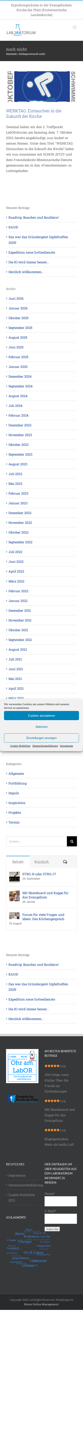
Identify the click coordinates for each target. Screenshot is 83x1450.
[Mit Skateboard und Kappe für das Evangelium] (14, 893)
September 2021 (20, 639)
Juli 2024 (15, 405)
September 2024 (20, 386)
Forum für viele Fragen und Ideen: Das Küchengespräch (43, 916)
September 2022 (20, 542)
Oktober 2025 (18, 318)
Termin (14, 822)
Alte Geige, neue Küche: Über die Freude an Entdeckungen (57, 1082)
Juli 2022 (15, 552)
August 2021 (17, 649)
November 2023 (20, 435)
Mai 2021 (15, 678)
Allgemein (16, 773)
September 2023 (20, 454)
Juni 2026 (16, 298)
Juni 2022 (16, 561)
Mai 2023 (15, 483)
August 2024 (17, 396)
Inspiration (17, 803)
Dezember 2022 (19, 513)
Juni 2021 (15, 669)
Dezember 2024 (19, 376)
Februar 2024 (18, 415)
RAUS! (13, 227)
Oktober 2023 (18, 444)
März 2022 (16, 581)
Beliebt (18, 861)
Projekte (14, 812)
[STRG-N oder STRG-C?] (14, 874)
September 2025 (20, 327)
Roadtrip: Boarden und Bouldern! (33, 217)
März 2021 (16, 698)
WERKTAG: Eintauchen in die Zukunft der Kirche (33, 113)
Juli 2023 (15, 474)
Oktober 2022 (18, 532)
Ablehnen (41, 726)
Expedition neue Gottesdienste (31, 252)
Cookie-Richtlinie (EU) (21, 1197)
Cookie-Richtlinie (20, 745)
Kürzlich (41, 861)
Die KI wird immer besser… (28, 262)
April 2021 (16, 688)
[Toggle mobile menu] (75, 27)
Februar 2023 (18, 493)
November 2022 (20, 522)
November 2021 (20, 620)
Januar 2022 (18, 601)
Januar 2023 (18, 503)
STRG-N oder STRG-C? (39, 874)
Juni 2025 (15, 347)
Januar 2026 (18, 308)
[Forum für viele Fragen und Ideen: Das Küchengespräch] (14, 915)
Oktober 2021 (18, 630)
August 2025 (17, 337)
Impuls (13, 793)
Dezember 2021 (19, 610)
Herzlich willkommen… (26, 272)
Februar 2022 (18, 591)
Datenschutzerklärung (45, 745)
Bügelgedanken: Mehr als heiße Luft (59, 1141)
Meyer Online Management (41, 1304)
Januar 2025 (17, 366)
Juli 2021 (15, 659)
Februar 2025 (18, 357)
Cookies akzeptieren (41, 715)
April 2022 (16, 571)
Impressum (66, 745)
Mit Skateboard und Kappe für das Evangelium (45, 895)
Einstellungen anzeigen (41, 737)
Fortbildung (17, 783)
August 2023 (17, 464)
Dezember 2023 (19, 425)
